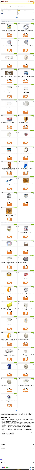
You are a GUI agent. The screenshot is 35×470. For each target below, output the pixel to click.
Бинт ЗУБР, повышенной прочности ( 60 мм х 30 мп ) (8, 122)
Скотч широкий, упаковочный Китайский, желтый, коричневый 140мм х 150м (9, 215)
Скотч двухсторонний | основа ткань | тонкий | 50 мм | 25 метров (9, 278)
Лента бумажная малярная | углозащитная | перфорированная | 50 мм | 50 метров (9, 355)
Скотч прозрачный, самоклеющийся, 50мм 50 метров (8, 247)
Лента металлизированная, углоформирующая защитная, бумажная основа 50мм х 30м (26, 30)
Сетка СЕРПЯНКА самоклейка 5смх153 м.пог (24, 339)
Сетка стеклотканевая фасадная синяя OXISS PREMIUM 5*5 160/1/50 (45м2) (26, 169)
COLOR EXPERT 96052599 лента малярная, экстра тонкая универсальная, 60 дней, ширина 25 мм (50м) (9, 293)
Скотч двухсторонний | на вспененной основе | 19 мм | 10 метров (26, 355)
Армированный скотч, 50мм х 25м (22, 262)
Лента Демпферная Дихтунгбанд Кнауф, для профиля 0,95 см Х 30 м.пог (9, 324)
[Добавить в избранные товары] (16, 24)
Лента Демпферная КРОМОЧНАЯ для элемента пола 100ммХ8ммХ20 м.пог (26, 92)
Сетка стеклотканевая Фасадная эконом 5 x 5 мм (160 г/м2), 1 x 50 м (9, 184)
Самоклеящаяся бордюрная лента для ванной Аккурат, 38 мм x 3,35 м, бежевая (9, 153)
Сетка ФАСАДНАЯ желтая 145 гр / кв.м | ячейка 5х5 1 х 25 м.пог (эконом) (9, 309)
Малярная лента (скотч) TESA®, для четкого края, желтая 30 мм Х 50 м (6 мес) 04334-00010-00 (9, 30)
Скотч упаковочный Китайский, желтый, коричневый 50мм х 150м (26, 184)
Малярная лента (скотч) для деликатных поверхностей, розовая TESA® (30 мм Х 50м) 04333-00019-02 (25, 232)
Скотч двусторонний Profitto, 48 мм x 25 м (23, 122)
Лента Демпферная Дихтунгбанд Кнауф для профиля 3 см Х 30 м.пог (9, 263)
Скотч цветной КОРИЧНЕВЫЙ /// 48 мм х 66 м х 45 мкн (25, 247)
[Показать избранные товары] (30, 1)
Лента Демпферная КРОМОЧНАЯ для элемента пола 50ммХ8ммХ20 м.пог (9, 107)
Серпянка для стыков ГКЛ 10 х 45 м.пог (6, 385)
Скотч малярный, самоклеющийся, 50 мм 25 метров (8, 231)
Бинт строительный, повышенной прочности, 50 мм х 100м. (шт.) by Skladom (9, 77)
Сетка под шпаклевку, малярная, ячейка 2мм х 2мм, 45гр (25, 45)
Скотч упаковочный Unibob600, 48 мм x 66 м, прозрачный (25, 199)
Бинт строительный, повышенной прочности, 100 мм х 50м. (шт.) (9, 401)
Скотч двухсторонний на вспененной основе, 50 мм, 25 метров (25, 309)
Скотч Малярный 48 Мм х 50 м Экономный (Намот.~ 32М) (8, 137)
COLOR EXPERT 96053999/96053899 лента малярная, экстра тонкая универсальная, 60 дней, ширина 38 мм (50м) (9, 339)
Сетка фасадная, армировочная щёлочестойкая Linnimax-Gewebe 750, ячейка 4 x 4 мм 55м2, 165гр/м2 (9, 169)
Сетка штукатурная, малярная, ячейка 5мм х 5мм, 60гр (8, 45)
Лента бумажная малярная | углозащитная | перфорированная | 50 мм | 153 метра (9, 61)
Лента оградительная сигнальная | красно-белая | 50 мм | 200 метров (26, 278)
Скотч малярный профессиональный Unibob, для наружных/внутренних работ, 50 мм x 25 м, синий (26, 77)
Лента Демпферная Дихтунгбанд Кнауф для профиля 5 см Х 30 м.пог (9, 92)
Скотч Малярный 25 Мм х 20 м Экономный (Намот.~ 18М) (25, 153)
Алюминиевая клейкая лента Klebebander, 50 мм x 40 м (25, 137)
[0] (33, 1)
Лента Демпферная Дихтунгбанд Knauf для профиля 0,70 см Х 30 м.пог (26, 386)
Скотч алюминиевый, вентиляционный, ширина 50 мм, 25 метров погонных (26, 293)
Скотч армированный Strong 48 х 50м (6, 199)
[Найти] (33, 3)
